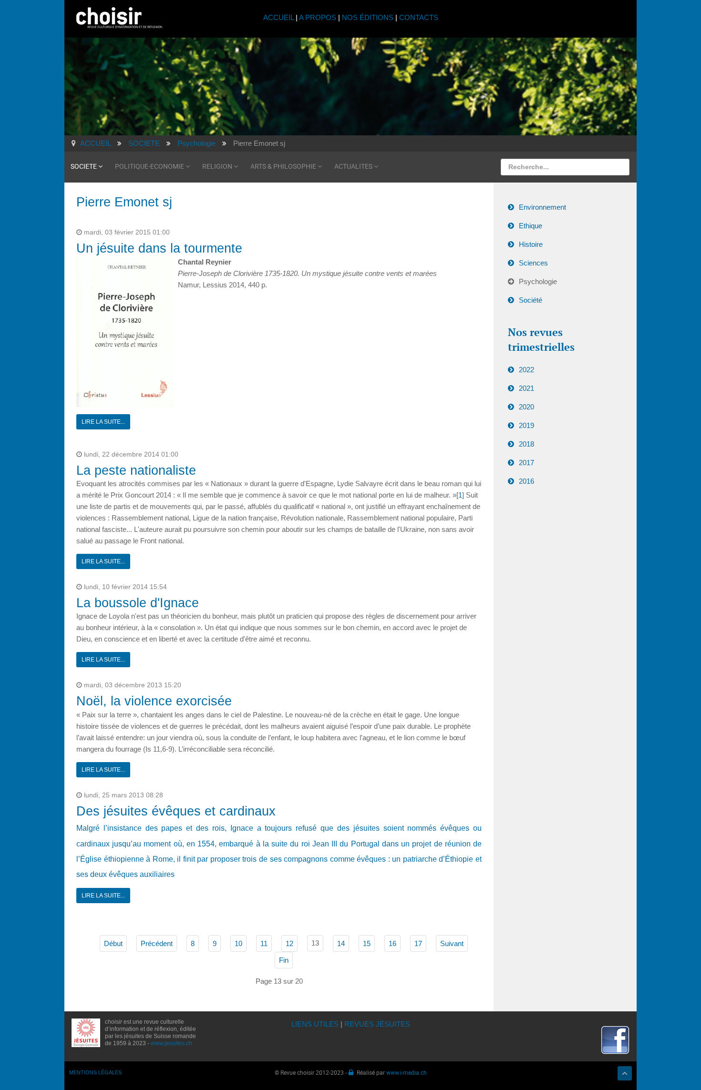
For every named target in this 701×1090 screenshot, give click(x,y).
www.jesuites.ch (171, 1043)
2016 (526, 481)
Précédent (157, 943)
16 (392, 943)
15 (367, 943)
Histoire (531, 244)
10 (238, 943)
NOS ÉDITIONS (367, 17)
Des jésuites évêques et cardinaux (176, 811)
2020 (526, 407)
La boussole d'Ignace (137, 603)
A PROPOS (317, 17)
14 (341, 943)
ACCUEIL (279, 17)
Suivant (452, 943)
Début (113, 943)
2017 (526, 462)
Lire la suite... (103, 421)
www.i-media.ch (406, 1072)
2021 (526, 388)
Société (530, 300)
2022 (526, 370)
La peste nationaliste (136, 470)
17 (418, 943)
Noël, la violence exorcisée (154, 701)
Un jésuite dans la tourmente (159, 248)
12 (289, 943)
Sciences (533, 263)
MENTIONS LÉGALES (95, 1072)
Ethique (530, 226)
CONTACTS (418, 17)
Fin (284, 960)
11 (264, 943)
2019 (526, 425)
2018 (526, 444)
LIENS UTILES (315, 1024)
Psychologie (538, 281)
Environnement (542, 207)
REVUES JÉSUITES (377, 1024)
